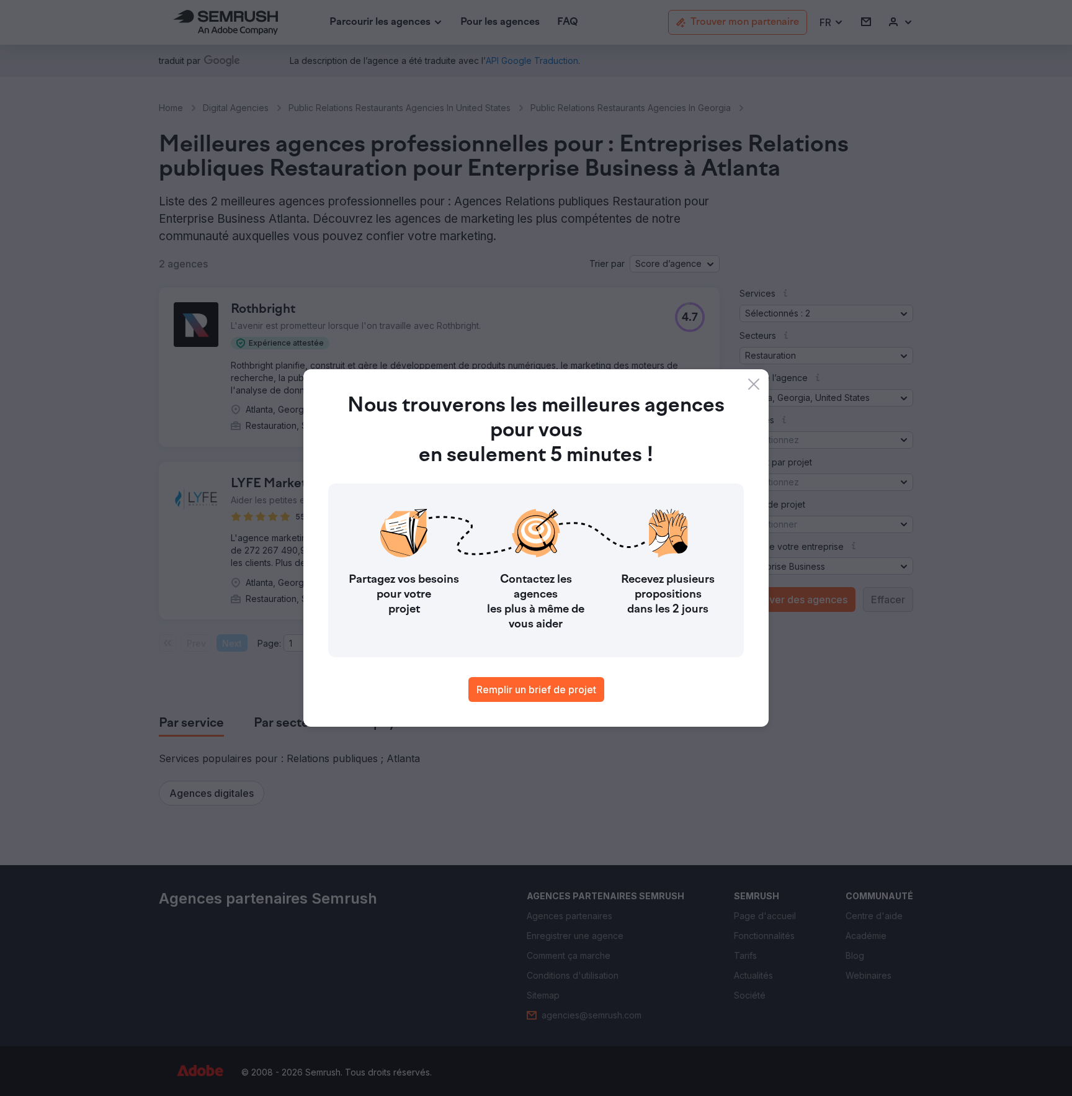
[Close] (754, 384)
